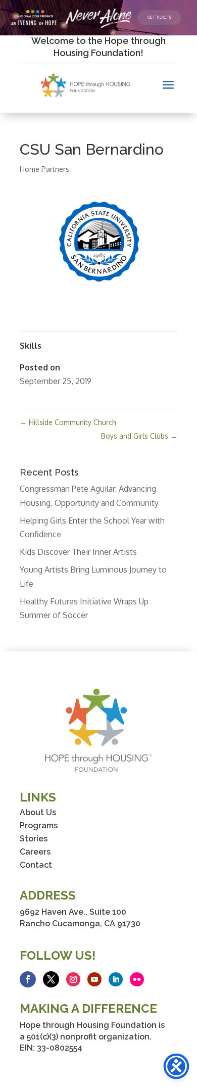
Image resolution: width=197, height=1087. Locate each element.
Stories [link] (33, 838)
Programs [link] (39, 825)
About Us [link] (38, 812)
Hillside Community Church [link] (68, 422)
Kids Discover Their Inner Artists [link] (78, 552)
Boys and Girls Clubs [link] (139, 436)
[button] (28, 979)
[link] (159, 17)
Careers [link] (35, 852)
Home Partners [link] (44, 169)
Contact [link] (36, 865)
